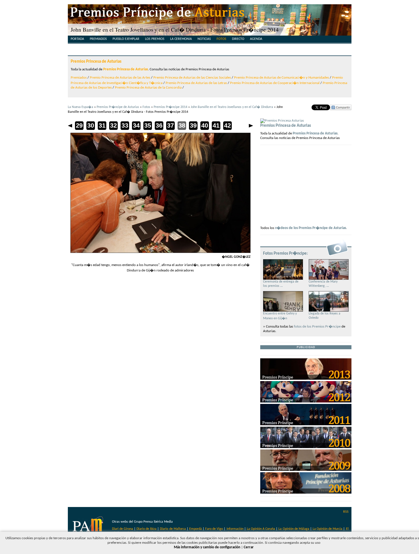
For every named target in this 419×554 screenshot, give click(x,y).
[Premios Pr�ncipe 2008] (305, 492)
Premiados (98, 39)
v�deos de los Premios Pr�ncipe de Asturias (310, 228)
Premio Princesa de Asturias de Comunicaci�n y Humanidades (281, 77)
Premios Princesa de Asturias (96, 61)
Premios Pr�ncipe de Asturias (118, 107)
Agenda (256, 39)
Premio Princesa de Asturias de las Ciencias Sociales (192, 77)
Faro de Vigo (214, 529)
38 (181, 125)
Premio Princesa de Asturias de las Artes (120, 77)
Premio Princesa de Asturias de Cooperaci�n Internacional (275, 83)
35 (147, 125)
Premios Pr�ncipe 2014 (170, 107)
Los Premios (154, 39)
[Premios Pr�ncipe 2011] (305, 424)
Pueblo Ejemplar (126, 39)
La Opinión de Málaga (294, 529)
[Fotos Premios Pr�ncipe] (337, 255)
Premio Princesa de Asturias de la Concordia (148, 87)
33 (124, 125)
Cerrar (249, 547)
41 (216, 125)
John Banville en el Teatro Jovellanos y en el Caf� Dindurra (232, 107)
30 (90, 125)
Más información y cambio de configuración (207, 547)
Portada (77, 39)
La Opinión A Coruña (261, 529)
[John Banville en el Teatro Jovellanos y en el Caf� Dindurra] (160, 252)
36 (159, 125)
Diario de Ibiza (146, 529)
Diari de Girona (122, 529)
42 (227, 125)
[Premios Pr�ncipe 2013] (305, 379)
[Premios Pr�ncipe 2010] (305, 447)
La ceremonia (181, 39)
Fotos (221, 39)
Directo (238, 39)
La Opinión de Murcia (327, 529)
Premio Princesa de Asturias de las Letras (196, 83)
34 (136, 125)
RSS (346, 512)
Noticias (204, 39)
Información (235, 529)
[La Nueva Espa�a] (88, 526)
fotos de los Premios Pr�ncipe (317, 326)
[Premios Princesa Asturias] (282, 120)
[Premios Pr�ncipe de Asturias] (209, 14)
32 (113, 125)
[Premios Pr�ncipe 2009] (305, 470)
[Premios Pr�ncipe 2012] (305, 401)
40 (204, 125)
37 (170, 125)
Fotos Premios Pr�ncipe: (285, 253)
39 (193, 125)
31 (102, 125)
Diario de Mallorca (173, 529)
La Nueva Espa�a (80, 107)
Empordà (195, 529)
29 (79, 125)
